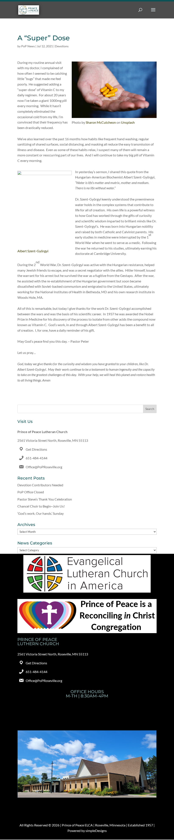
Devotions (62, 46)
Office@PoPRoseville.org (44, 467)
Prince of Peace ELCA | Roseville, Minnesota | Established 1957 (107, 825)
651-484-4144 (36, 458)
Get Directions (36, 449)
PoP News (28, 46)
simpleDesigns (96, 831)
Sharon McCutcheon (101, 122)
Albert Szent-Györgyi (32, 251)
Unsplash (128, 122)
